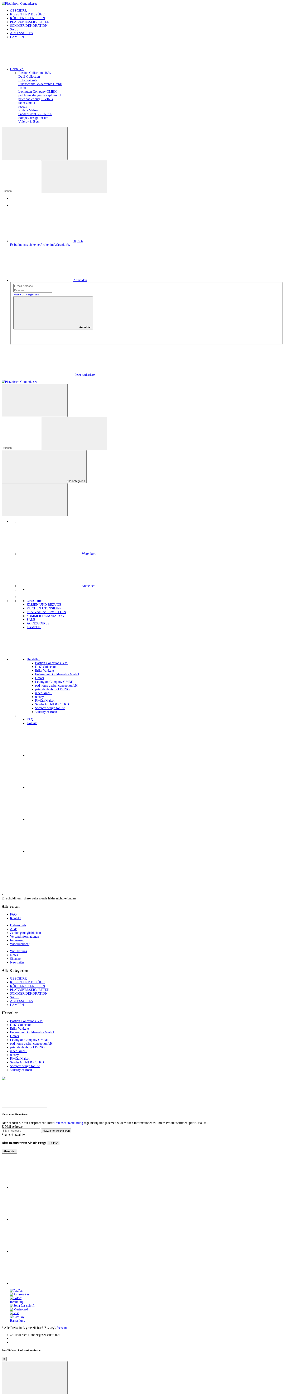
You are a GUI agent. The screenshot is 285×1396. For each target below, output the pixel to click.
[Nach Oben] (35, 1377)
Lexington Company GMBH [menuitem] (54, 681)
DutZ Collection (21, 1025)
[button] (65, 659)
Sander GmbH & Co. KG (27, 1062)
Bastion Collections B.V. (26, 1021)
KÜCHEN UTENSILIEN (27, 986)
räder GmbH (18, 1051)
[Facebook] (58, 755)
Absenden (9, 1151)
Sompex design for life (25, 1066)
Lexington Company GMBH (29, 1040)
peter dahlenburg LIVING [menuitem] (52, 689)
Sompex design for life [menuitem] (50, 708)
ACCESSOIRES (21, 1001)
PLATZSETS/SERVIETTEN (29, 989)
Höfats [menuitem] (39, 678)
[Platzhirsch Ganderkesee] (19, 3)
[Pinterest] (58, 819)
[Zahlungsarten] (16, 1290)
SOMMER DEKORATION (29, 993)
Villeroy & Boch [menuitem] (46, 712)
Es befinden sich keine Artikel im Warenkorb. (40, 244)
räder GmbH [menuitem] (43, 693)
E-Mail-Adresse (12, 1126)
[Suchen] (35, 143)
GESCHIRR (18, 978)
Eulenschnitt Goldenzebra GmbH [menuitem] (57, 674)
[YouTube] (58, 787)
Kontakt (32, 723)
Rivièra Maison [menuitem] (45, 700)
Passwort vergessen (26, 294)
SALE (14, 997)
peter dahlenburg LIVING (27, 1047)
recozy (14, 1055)
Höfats (14, 1036)
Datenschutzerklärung (68, 1123)
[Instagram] (58, 851)
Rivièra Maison (20, 1058)
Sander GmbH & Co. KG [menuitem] (52, 704)
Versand (62, 1327)
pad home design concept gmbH (31, 1043)
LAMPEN (17, 1004)
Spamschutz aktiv (13, 1134)
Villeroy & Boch (21, 1070)
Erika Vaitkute (19, 1028)
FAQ (30, 719)
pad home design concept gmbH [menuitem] (56, 685)
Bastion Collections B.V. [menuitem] (51, 663)
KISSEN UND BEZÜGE (27, 982)
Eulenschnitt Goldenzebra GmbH (32, 1032)
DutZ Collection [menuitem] (46, 666)
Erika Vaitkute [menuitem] (44, 670)
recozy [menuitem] (39, 697)
